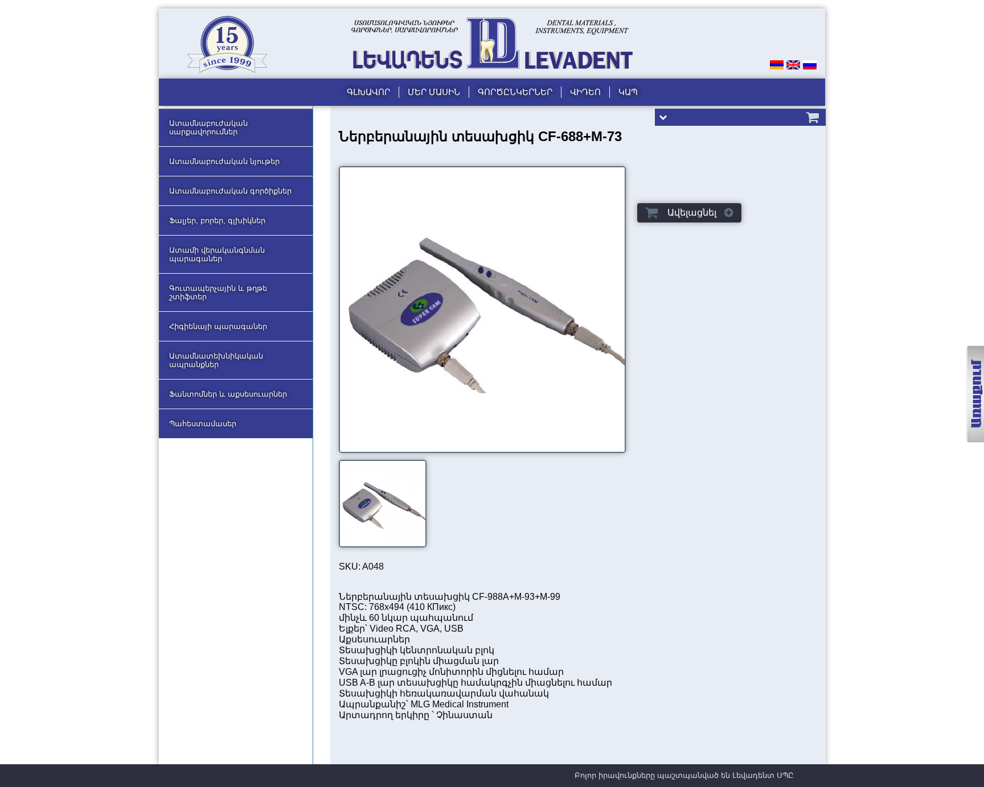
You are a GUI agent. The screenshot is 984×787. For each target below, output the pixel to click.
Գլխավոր (368, 92)
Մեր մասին (434, 92)
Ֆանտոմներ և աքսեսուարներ (228, 394)
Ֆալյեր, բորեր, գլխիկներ (217, 220)
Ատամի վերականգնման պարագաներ (217, 254)
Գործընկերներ (515, 92)
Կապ (628, 92)
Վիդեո (585, 92)
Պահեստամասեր (202, 423)
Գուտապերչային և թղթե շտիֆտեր (218, 292)
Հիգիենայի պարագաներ (218, 326)
